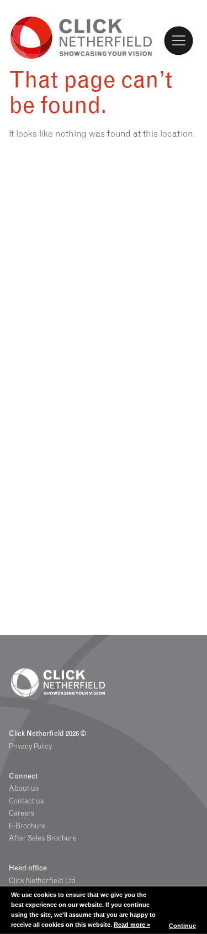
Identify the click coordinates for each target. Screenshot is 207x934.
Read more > (132, 924)
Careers (21, 812)
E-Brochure (27, 825)
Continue (182, 925)
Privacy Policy (30, 745)
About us (24, 787)
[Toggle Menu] (178, 40)
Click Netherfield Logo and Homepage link (81, 37)
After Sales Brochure (43, 837)
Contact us (26, 800)
